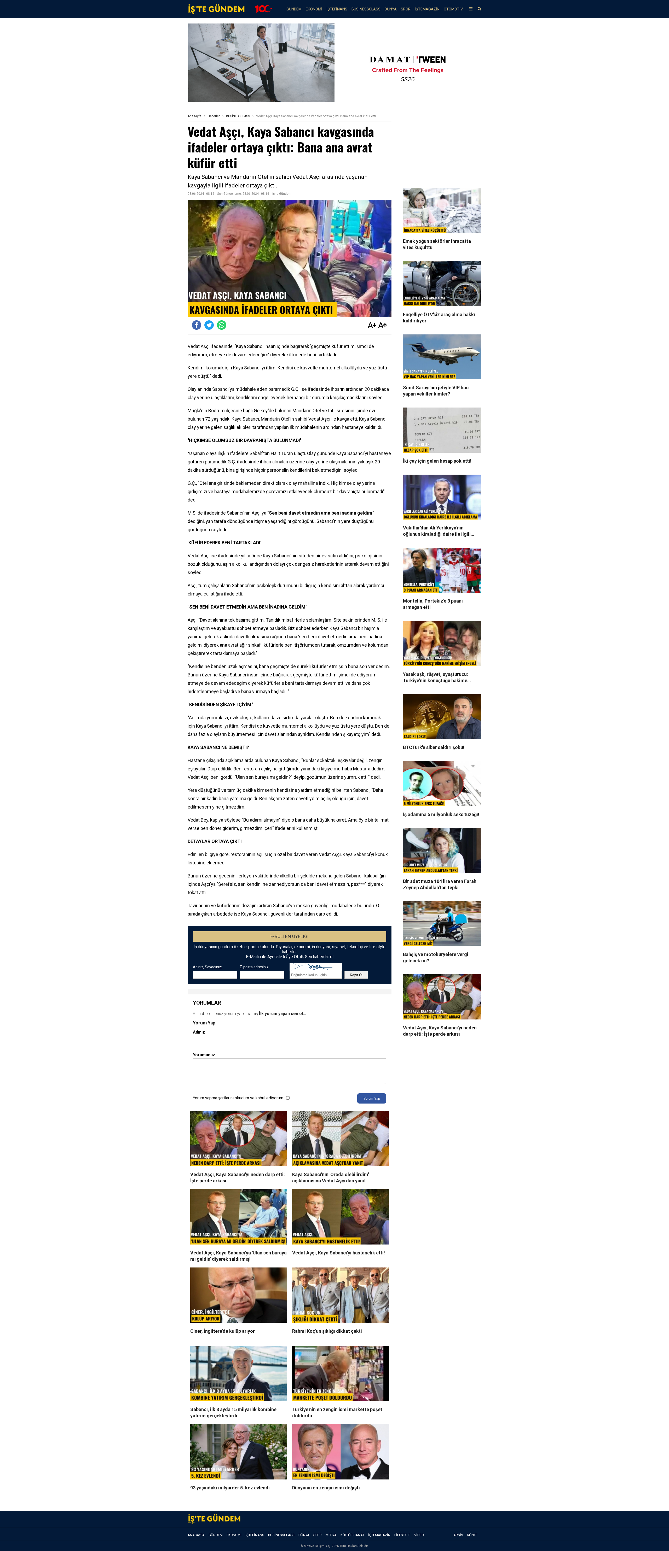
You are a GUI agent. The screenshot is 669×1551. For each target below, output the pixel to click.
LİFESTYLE (402, 1535)
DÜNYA (391, 9)
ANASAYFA (196, 1535)
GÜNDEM (294, 9)
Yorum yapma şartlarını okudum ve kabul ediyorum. (238, 1097)
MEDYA (331, 1535)
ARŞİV (458, 1535)
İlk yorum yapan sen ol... (282, 1013)
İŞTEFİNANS (336, 9)
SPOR (406, 9)
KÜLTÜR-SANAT (352, 1535)
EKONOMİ (314, 9)
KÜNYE (472, 1535)
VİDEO (419, 1535)
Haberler (214, 116)
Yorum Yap (372, 1098)
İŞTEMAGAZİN (427, 9)
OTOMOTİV (453, 9)
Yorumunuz (204, 1054)
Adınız (199, 1032)
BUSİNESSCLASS (365, 9)
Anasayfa (194, 116)
